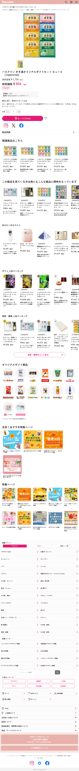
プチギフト (14, 681)
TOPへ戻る (40, 758)
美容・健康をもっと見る (38, 354)
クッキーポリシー (49, 755)
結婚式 (39, 681)
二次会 (63, 681)
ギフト (14, 686)
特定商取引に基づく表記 (63, 755)
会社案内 (22, 755)
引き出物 (39, 686)
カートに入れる (22, 118)
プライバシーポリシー (34, 755)
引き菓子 (63, 686)
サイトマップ (13, 755)
